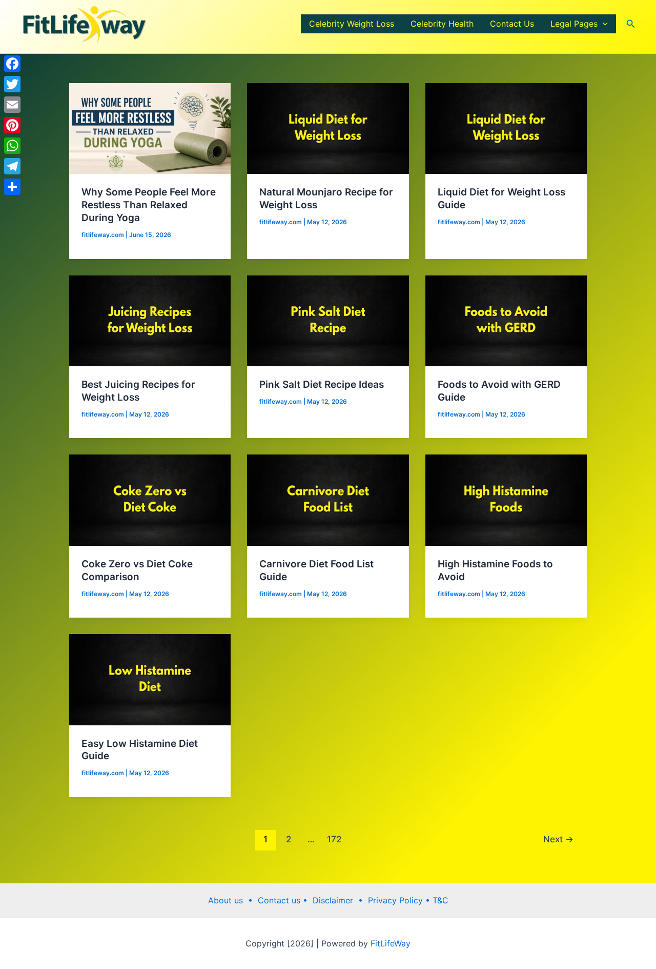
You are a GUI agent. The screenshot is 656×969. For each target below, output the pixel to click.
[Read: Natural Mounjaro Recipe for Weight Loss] (327, 128)
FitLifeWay (389, 943)
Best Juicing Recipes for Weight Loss (138, 391)
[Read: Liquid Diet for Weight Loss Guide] (506, 128)
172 (334, 839)
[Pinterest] (12, 125)
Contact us (280, 900)
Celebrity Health (442, 23)
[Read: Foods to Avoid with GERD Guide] (506, 320)
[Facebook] (12, 63)
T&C (439, 900)
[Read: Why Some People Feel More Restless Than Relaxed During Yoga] (150, 128)
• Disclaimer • (335, 900)
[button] (603, 23)
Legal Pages (574, 23)
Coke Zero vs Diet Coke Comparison (137, 570)
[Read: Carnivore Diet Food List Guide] (327, 500)
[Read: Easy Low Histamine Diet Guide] (150, 679)
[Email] (12, 104)
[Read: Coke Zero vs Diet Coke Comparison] (150, 500)
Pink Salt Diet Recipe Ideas (321, 384)
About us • (233, 900)
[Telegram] (12, 166)
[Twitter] (12, 84)
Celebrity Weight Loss (351, 23)
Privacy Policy (396, 900)
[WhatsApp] (12, 145)
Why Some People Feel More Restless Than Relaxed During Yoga (148, 204)
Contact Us (512, 23)
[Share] (12, 186)
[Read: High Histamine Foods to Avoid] (506, 500)
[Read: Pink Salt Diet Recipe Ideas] (327, 320)
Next (558, 839)
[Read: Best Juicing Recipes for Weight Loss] (150, 320)
